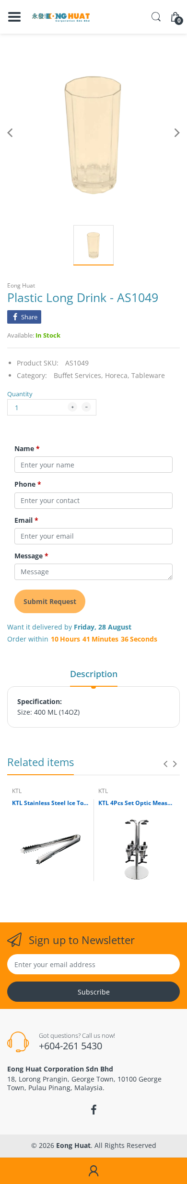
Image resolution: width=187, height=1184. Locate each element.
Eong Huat (21, 285)
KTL (17, 791)
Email (26, 520)
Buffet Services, (78, 375)
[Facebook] (93, 1110)
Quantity (20, 394)
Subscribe (94, 991)
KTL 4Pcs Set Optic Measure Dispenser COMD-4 (136, 803)
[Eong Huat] (61, 17)
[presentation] (165, 763)
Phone (27, 484)
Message (31, 556)
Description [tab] (93, 674)
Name (27, 448)
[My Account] (93, 1171)
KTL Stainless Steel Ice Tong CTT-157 (50, 803)
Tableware (148, 375)
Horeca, (117, 375)
